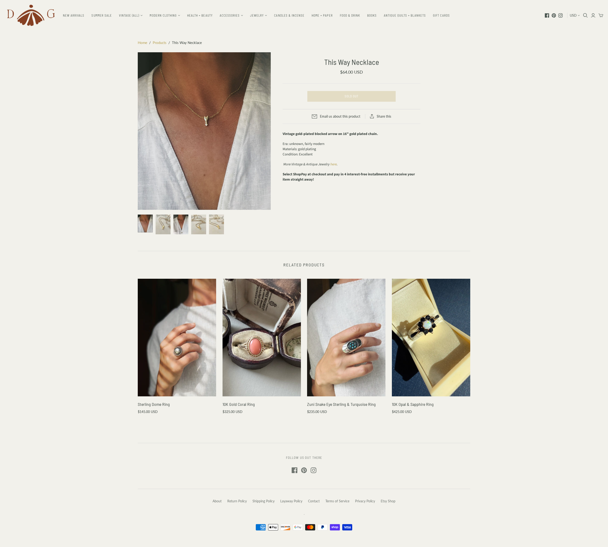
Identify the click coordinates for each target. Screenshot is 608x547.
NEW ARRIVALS (73, 15)
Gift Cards (441, 15)
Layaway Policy (291, 501)
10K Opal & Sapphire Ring (413, 404)
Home (142, 42)
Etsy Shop (388, 501)
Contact (314, 501)
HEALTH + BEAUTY (200, 15)
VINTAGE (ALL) (129, 15)
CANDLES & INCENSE (289, 15)
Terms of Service (337, 501)
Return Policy (237, 501)
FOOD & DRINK (350, 15)
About (217, 501)
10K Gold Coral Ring (239, 404)
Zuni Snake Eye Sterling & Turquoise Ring (341, 404)
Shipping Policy (263, 501)
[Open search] (585, 15)
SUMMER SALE (101, 15)
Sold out (351, 96)
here (333, 164)
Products (159, 42)
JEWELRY (257, 15)
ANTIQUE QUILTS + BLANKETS (405, 15)
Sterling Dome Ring (154, 404)
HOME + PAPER (322, 15)
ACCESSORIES (230, 15)
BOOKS (372, 15)
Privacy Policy (365, 501)
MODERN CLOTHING (163, 15)
